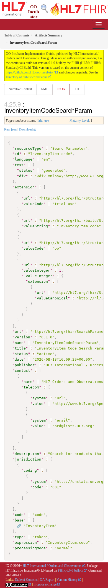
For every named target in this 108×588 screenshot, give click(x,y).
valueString (36, 226)
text (19, 165)
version (22, 337)
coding (30, 470)
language (23, 159)
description (27, 454)
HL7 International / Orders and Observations (52, 566)
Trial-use (43, 120)
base (19, 520)
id (17, 154)
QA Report (47, 580)
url (27, 198)
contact (22, 370)
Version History (67, 580)
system (39, 398)
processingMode (30, 548)
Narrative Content (20, 89)
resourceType (28, 148)
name (19, 343)
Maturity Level (79, 120)
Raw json (10, 129)
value (37, 404)
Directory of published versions (26, 77)
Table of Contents (26, 580)
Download (26, 129)
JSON (61, 89)
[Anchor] (95, 110)
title (20, 348)
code (36, 487)
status (25, 170)
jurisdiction (28, 459)
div (22, 176)
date (19, 359)
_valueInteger (38, 276)
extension (25, 187)
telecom (31, 387)
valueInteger (37, 270)
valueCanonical (52, 298)
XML (44, 89)
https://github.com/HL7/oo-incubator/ (30, 72)
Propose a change (45, 584)
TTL (77, 89)
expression (26, 542)
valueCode (33, 204)
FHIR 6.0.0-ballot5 (70, 570)
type (19, 537)
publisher (25, 365)
